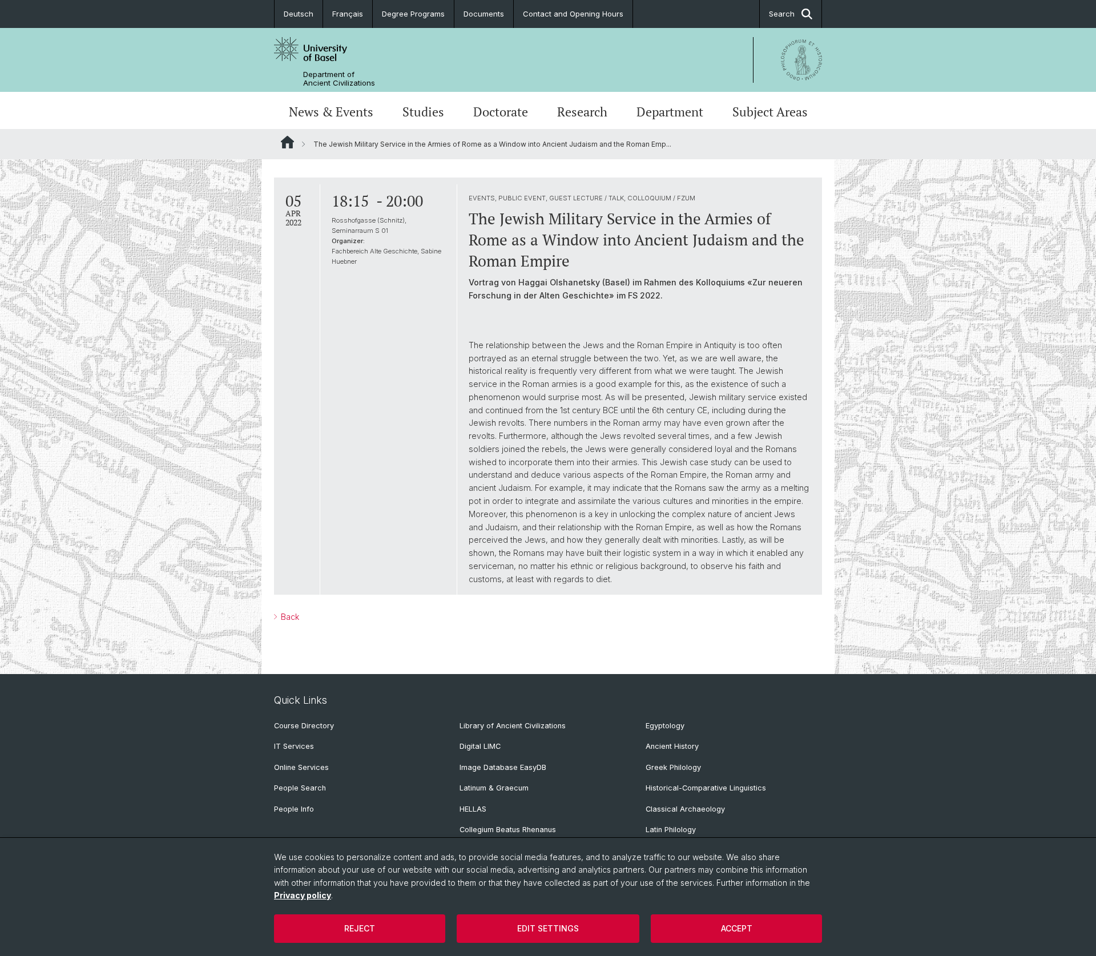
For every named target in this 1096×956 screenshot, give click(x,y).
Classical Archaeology (685, 809)
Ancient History (672, 746)
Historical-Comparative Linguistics (706, 788)
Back (289, 617)
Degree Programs (413, 13)
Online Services (301, 767)
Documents (484, 13)
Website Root (287, 142)
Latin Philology (671, 829)
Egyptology (665, 725)
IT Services (294, 746)
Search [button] (782, 13)
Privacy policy (302, 895)
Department (669, 112)
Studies (423, 112)
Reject (359, 928)
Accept (736, 928)
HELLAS (473, 809)
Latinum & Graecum (494, 788)
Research (582, 112)
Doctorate (500, 112)
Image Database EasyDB (503, 767)
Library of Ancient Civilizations (513, 725)
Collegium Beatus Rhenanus (508, 829)
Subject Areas (770, 112)
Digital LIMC (480, 746)
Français (347, 13)
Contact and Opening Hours (573, 13)
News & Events (331, 112)
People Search (300, 788)
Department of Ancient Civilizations (339, 78)
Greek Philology (673, 767)
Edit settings (548, 928)
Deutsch (298, 13)
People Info (294, 809)
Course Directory (304, 725)
